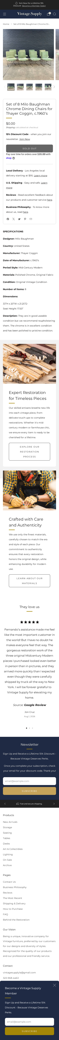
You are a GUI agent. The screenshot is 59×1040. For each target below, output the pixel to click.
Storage (7, 827)
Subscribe (29, 1031)
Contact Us (9, 881)
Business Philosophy (15, 887)
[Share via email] (30, 219)
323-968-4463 (11, 978)
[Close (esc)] (54, 985)
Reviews (7, 892)
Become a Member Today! (34, 6)
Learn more (40, 175)
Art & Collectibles (13, 849)
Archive (7, 865)
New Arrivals (10, 821)
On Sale (7, 859)
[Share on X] (13, 219)
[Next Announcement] (54, 804)
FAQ (5, 914)
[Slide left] (5, 87)
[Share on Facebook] (8, 219)
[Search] (54, 14)
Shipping (10, 127)
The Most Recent (12, 898)
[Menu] (4, 14)
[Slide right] (54, 87)
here (49, 199)
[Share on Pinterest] (25, 219)
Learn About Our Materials (30, 581)
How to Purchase (13, 908)
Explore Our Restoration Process (29, 451)
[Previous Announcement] (5, 804)
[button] (26, 728)
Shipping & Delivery (14, 903)
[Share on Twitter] (19, 219)
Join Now (24, 139)
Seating (7, 832)
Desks (6, 843)
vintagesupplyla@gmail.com (19, 972)
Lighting (8, 854)
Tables (6, 838)
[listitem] (29, 5)
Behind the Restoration (16, 919)
